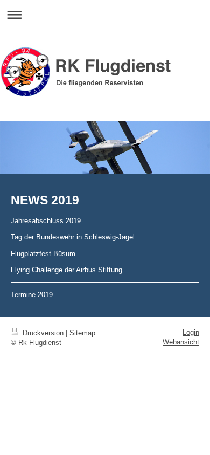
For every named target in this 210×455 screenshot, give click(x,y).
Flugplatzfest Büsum (43, 254)
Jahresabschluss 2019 (46, 221)
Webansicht (181, 342)
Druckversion (43, 333)
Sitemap (82, 333)
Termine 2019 (32, 295)
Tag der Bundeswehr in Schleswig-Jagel (73, 237)
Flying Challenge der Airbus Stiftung (66, 270)
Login (191, 332)
